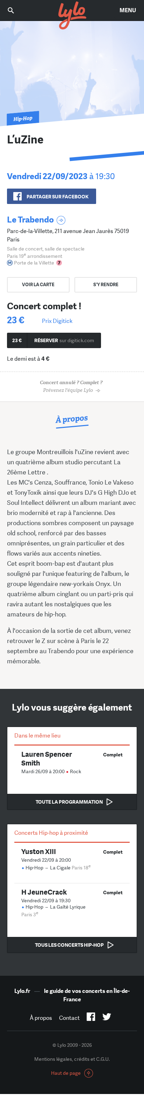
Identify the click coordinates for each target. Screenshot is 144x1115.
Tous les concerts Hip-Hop (69, 945)
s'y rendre (105, 285)
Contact (69, 1018)
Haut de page (66, 1073)
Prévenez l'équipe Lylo (71, 386)
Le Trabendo (30, 219)
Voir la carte (38, 285)
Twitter (106, 1018)
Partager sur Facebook (57, 196)
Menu (128, 10)
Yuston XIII (38, 851)
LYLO (72, 15)
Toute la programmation (69, 802)
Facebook (91, 1018)
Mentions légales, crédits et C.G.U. (72, 1059)
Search (15, 10)
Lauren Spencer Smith (46, 758)
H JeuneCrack (44, 892)
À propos (41, 1018)
